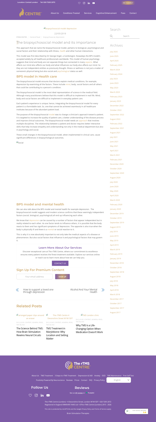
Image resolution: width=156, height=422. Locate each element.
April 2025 (114, 60)
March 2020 (115, 200)
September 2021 (117, 128)
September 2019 (117, 222)
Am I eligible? (128, 3)
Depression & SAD (85, 375)
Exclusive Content (23, 322)
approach (83, 120)
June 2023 (114, 83)
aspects (88, 62)
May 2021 (114, 146)
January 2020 (115, 209)
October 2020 (116, 168)
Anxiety (97, 375)
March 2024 (115, 69)
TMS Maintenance (114, 375)
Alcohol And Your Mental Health (83, 290)
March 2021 (115, 155)
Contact (133, 13)
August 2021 (115, 132)
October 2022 (116, 110)
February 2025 (116, 65)
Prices (76, 380)
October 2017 (116, 303)
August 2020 (115, 177)
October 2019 (116, 218)
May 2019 (114, 240)
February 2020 (116, 204)
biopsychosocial (49, 37)
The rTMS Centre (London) (91, 404)
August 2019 (115, 227)
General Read (35, 37)
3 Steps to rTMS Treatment (65, 375)
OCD (103, 375)
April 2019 (114, 245)
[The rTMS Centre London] (29, 16)
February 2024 (116, 74)
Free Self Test (128, 375)
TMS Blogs (20, 325)
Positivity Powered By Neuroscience (50, 380)
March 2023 (115, 92)
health (62, 51)
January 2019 (115, 258)
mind (68, 84)
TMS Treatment (47, 375)
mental (51, 229)
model (52, 114)
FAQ (90, 380)
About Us (55, 13)
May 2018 (114, 285)
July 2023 (114, 78)
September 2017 (117, 308)
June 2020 (114, 186)
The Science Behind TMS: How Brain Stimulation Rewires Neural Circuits (29, 332)
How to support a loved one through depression (38, 290)
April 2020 (114, 195)
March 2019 (115, 249)
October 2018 (116, 267)
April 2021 (114, 150)
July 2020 (114, 182)
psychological (63, 71)
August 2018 (115, 276)
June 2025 (114, 56)
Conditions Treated (71, 13)
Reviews (69, 380)
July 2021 (114, 137)
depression (60, 37)
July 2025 (114, 51)
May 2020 (114, 191)
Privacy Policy (99, 380)
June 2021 (114, 141)
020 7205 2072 (105, 402)
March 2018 (115, 294)
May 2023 (114, 87)
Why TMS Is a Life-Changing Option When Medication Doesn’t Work (89, 329)
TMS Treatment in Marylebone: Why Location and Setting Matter (57, 333)
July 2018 (114, 281)
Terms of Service (101, 409)
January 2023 (115, 101)
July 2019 (114, 231)
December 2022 (117, 105)
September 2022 (117, 114)
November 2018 (117, 263)
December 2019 (117, 213)
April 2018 (114, 290)
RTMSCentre (21, 37)
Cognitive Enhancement (106, 13)
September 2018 (117, 272)
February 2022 (116, 123)
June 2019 (114, 236)
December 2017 (117, 299)
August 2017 (115, 312)
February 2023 (116, 96)
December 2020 (117, 164)
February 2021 (116, 159)
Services (88, 13)
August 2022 (115, 119)
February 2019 (116, 254)
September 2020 (117, 173)
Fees (123, 13)
